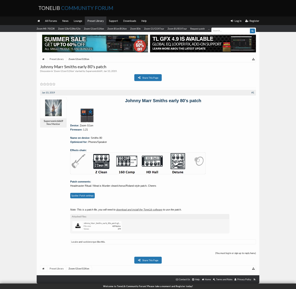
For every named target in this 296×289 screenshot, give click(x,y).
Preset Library (95, 20)
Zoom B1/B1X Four (177, 28)
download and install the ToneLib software (139, 209)
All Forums (51, 20)
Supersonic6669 (94, 71)
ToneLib (75, 8)
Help (144, 20)
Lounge (78, 20)
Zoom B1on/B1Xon (117, 28)
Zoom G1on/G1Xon (94, 28)
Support (113, 20)
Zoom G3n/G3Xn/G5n (69, 28)
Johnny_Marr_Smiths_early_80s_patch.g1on (102, 223)
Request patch (197, 28)
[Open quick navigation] (253, 59)
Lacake (74, 241)
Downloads (129, 20)
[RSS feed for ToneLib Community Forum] (254, 279)
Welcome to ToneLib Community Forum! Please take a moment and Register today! (148, 286)
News (65, 20)
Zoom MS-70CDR (46, 28)
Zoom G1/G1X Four (154, 28)
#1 (252, 92)
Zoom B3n (135, 28)
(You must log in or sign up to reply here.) (235, 253)
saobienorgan (90, 241)
